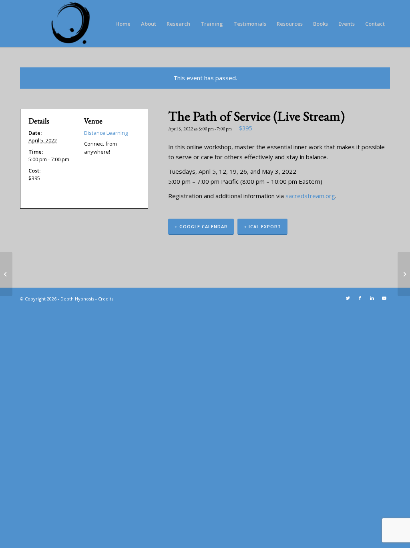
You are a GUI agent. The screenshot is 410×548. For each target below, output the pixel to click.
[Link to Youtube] (384, 298)
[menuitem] (123, 23)
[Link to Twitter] (348, 298)
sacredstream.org (310, 196)
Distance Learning (106, 132)
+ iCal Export (262, 226)
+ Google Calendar (201, 226)
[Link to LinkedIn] (372, 298)
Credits (105, 299)
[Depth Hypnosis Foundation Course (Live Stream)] (6, 274)
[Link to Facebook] (360, 298)
